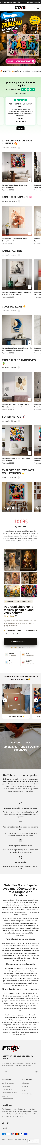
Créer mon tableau (20, 642)
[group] (20, 38)
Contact (25, 1087)
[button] (36, 700)
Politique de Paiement (9, 1093)
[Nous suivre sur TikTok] (8, 1122)
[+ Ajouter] (29, 180)
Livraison (25, 1083)
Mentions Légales (8, 1083)
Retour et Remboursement (7, 1098)
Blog (24, 1090)
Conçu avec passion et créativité (24, 1139)
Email (21, 868)
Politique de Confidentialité (7, 1088)
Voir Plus (20, 118)
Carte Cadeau (27, 1094)
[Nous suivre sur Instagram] (3, 1122)
